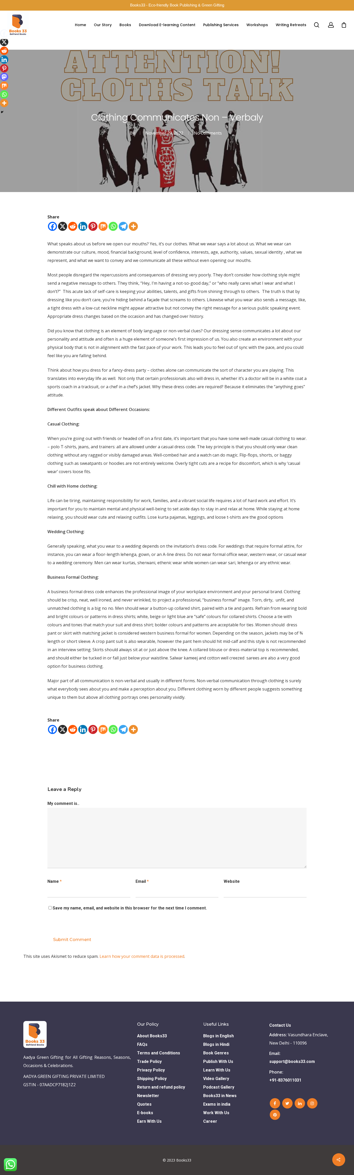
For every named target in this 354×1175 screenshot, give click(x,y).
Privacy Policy (151, 1070)
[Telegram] (123, 226)
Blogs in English (218, 1035)
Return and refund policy (161, 1087)
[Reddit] (72, 226)
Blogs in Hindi (216, 1044)
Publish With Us (218, 1061)
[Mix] (103, 226)
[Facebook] (52, 226)
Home (80, 25)
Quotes (144, 1104)
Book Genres (216, 1053)
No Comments (208, 133)
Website (232, 881)
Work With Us (216, 1112)
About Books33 (152, 1035)
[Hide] (2, 112)
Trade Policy (149, 1061)
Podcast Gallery (218, 1087)
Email (142, 881)
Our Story (103, 25)
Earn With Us (149, 1121)
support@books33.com (292, 1061)
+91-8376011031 (285, 1080)
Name (54, 881)
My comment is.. (63, 803)
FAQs (142, 1044)
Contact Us (280, 1025)
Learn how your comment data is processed (142, 956)
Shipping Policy (152, 1078)
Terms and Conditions (158, 1053)
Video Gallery (216, 1078)
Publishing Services (221, 25)
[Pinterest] (92, 226)
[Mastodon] (4, 77)
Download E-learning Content (167, 25)
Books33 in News (220, 1095)
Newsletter (148, 1095)
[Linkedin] (82, 226)
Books (125, 25)
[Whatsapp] (113, 226)
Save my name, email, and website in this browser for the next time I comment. (130, 908)
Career (210, 1121)
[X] (62, 226)
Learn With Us (216, 1070)
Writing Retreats (291, 25)
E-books (145, 1112)
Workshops (257, 25)
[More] (133, 226)
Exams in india (216, 1104)
